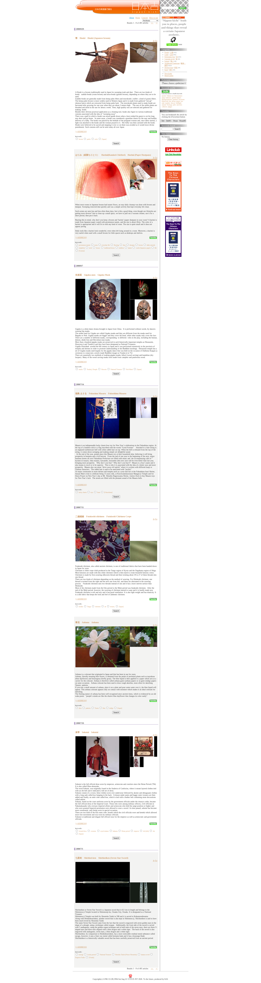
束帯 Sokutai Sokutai (86, 732)
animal (164, 105)
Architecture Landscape (172, 63)
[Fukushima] (108, 492)
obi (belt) (146, 831)
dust (124, 245)
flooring (116, 245)
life (156, 248)
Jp (154, 41)
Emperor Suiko (80, 957)
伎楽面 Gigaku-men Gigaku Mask (92, 275)
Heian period (126, 831)
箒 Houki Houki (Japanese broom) (92, 38)
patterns (88, 708)
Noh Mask (129, 369)
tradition (121, 248)
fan (170, 101)
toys (92, 492)
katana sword (145, 955)
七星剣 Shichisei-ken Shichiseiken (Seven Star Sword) (101, 858)
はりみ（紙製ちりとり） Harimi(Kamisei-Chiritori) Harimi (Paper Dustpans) (113, 155)
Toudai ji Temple (92, 369)
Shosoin (104, 369)
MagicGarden (168, 76)
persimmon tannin (84, 245)
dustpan (132, 245)
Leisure (166, 61)
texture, (112, 607)
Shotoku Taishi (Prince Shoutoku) (126, 955)
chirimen (98, 607)
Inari (98, 492)
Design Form (168, 68)
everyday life (106, 245)
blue (104, 708)
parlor (89, 139)
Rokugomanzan (167, 99)
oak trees (179, 105)
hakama (115, 831)
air (105, 607)
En (156, 41)
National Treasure (116, 369)
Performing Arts (169, 57)
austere (164, 96)
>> (152, 23)
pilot (174, 105)
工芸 (171, 55)
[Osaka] (91, 957)
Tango (89, 607)
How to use (153, 18)
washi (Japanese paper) (143, 248)
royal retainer (104, 831)
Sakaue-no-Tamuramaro (174, 96)
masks (81, 369)
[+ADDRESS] (81, 132)
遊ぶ (172, 61)
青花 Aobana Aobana (87, 622)
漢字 (171, 70)
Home (137, 18)
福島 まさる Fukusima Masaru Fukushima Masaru (100, 393)
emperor (136, 831)
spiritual (175, 99)
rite (154, 831)
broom (81, 139)
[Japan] (104, 139)
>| (157, 23)
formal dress (83, 831)
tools (96, 139)
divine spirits (176, 101)
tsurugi (81, 955)
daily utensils (151, 245)
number (167, 103)
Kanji (166, 70)
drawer (173, 103)
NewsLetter (168, 74)
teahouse (168, 98)
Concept (145, 18)
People (166, 52)
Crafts (166, 55)
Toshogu (169, 105)
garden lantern (176, 98)
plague (170, 107)
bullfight (178, 103)
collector (164, 107)
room (96, 245)
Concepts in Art (169, 59)
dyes (80, 708)
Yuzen (97, 708)
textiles (81, 607)
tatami (130, 248)
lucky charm (83, 492)
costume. (93, 831)
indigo (111, 708)
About (131, 18)
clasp (163, 98)
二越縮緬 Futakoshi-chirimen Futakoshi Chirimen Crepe (103, 516)
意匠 (176, 68)
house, (98, 248)
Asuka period (91, 955)
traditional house (109, 248)
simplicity (82, 248)
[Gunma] (82, 251)
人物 (171, 52)
